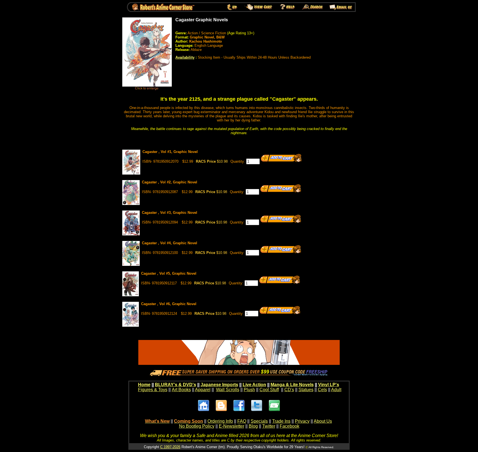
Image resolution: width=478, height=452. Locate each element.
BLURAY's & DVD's (175, 384)
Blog (253, 426)
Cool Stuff (269, 389)
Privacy (302, 421)
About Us (323, 421)
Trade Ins (281, 421)
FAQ (241, 421)
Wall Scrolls (227, 389)
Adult (336, 389)
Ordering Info (220, 421)
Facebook (289, 426)
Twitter (268, 426)
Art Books (181, 389)
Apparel (203, 389)
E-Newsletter (231, 426)
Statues (305, 389)
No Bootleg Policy (196, 426)
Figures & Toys (152, 389)
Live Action (254, 384)
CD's (289, 389)
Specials (259, 421)
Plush (249, 389)
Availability (184, 57)
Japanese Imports (219, 384)
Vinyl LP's (328, 384)
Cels (322, 389)
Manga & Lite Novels (292, 384)
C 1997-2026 (170, 447)
